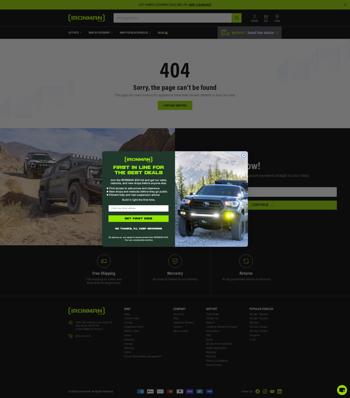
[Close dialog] (244, 155)
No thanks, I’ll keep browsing (138, 229)
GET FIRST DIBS (138, 218)
